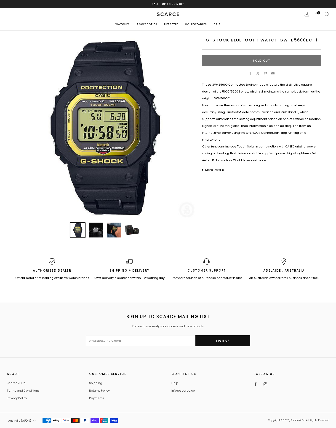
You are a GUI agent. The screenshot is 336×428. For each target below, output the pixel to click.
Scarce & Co (16, 383)
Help (174, 383)
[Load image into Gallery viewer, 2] (96, 230)
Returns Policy (99, 391)
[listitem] (168, 4)
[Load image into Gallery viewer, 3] (114, 230)
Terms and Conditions (23, 391)
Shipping (95, 383)
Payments (96, 398)
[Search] (327, 14)
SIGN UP (223, 341)
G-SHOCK (253, 133)
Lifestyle (171, 24)
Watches (122, 24)
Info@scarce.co (183, 391)
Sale (217, 24)
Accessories (147, 24)
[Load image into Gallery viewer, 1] (77, 230)
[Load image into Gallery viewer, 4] (132, 230)
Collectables (196, 24)
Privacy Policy (17, 398)
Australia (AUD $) (19, 421)
